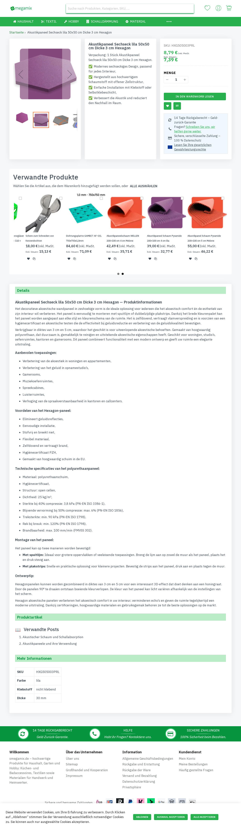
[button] (20, 74)
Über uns (72, 758)
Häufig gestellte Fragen (196, 770)
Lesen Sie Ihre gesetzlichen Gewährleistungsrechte (192, 147)
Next (232, 231)
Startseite (16, 32)
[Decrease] (167, 79)
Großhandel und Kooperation (87, 770)
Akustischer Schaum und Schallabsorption (53, 637)
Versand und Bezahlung (139, 776)
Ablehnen (142, 817)
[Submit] (189, 8)
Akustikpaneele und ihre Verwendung (50, 644)
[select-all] (143, 186)
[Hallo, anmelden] (218, 9)
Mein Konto (187, 758)
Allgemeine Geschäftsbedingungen (147, 758)
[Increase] (185, 79)
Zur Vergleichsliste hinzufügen (177, 106)
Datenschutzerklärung (138, 781)
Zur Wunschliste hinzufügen (167, 106)
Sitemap (72, 764)
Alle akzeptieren (204, 817)
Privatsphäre (131, 787)
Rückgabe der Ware (136, 770)
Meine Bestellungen (193, 764)
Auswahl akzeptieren (171, 817)
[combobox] (130, 8)
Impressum (74, 776)
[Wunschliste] (207, 8)
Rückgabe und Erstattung (141, 764)
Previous (8, 231)
